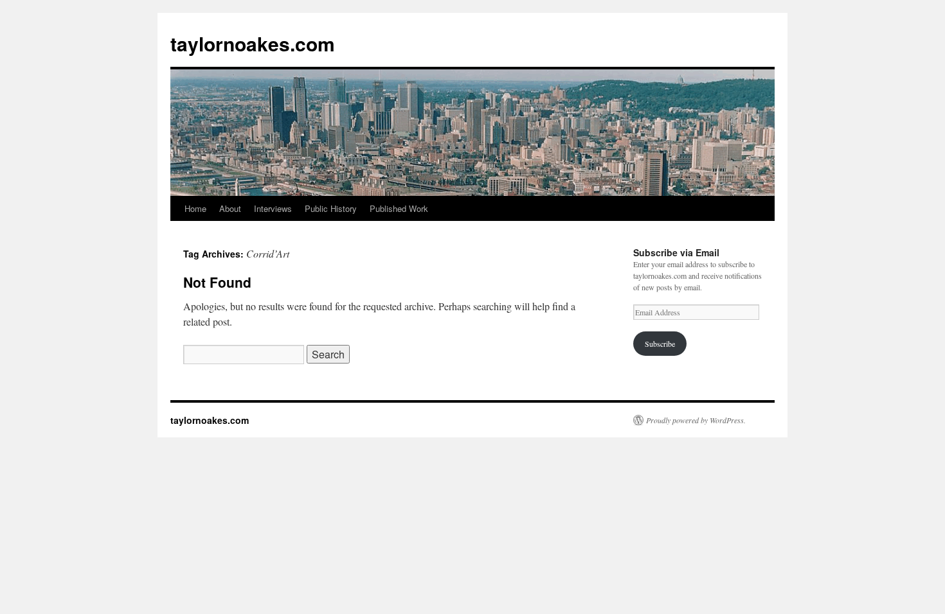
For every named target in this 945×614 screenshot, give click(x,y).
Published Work (399, 208)
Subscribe (660, 343)
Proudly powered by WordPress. (696, 420)
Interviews (273, 208)
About (230, 208)
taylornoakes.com (252, 43)
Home (195, 208)
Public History (331, 208)
